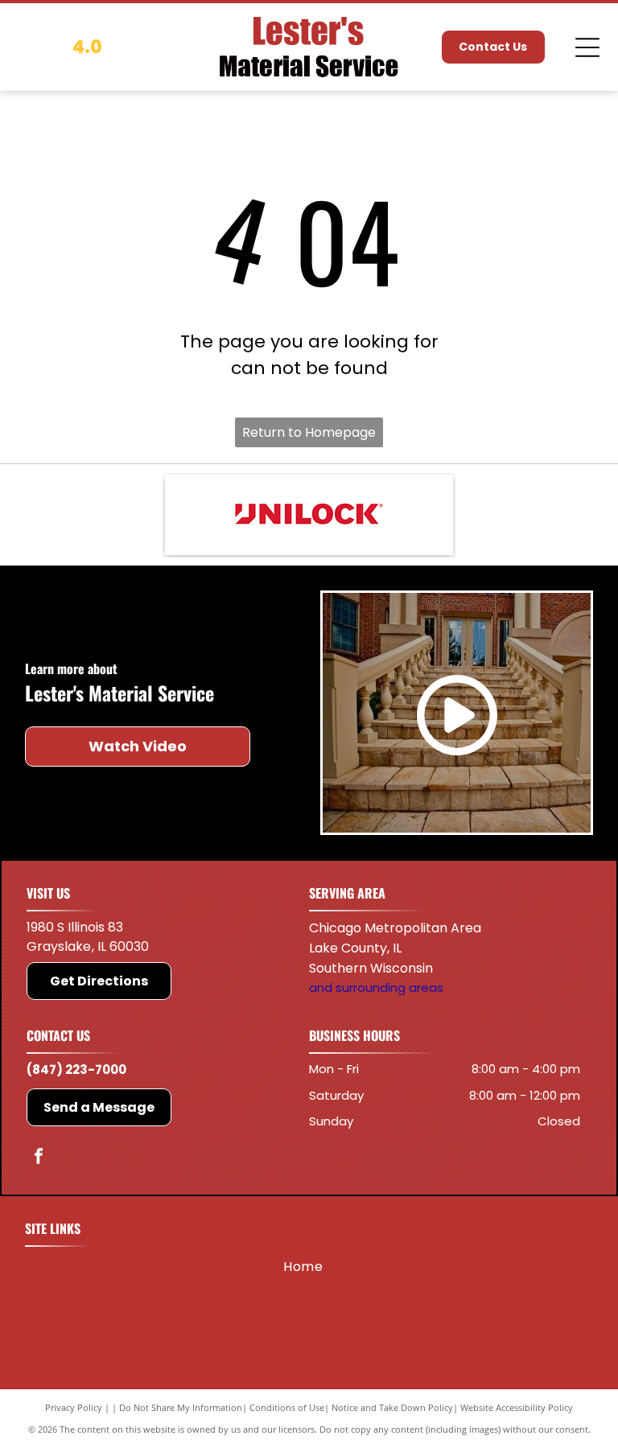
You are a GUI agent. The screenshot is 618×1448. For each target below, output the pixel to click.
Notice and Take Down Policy (392, 1407)
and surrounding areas (376, 987)
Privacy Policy (73, 1407)
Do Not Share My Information (180, 1407)
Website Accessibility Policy (516, 1407)
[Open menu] (587, 47)
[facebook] (39, 1158)
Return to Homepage (309, 432)
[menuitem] (303, 1267)
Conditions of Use (286, 1407)
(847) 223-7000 (76, 1069)
